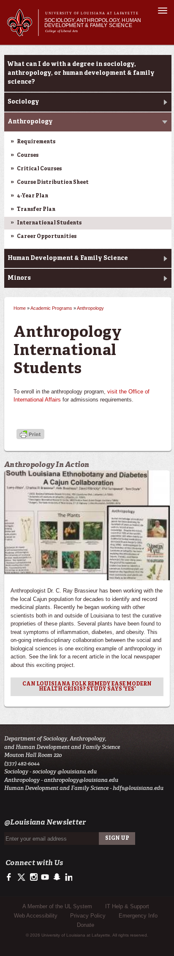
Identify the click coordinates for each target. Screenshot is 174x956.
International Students (49, 223)
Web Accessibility (35, 915)
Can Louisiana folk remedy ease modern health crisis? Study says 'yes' (87, 687)
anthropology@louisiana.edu (81, 780)
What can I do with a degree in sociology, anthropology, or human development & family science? (81, 73)
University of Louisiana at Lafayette (92, 13)
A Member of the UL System (57, 906)
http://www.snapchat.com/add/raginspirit (56, 877)
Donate (85, 925)
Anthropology (30, 122)
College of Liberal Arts (61, 31)
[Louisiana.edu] (22, 32)
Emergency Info (138, 915)
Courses (27, 155)
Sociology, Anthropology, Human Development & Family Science (92, 22)
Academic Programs (51, 308)
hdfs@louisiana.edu (138, 788)
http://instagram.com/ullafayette (33, 877)
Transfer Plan (36, 209)
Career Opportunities (46, 236)
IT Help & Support (127, 906)
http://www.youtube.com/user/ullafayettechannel (45, 877)
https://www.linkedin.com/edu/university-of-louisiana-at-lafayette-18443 (67, 877)
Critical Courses (39, 169)
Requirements (36, 142)
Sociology (23, 102)
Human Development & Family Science (68, 258)
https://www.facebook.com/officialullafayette (10, 877)
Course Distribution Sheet (53, 182)
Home (20, 308)
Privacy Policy (88, 915)
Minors (19, 278)
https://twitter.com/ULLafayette (22, 877)
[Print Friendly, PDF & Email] (30, 435)
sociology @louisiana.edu (65, 771)
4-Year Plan (32, 196)
